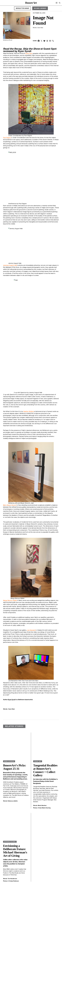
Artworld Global (10, 841)
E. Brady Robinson (13, 881)
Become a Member (40, 8)
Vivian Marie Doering (44, 808)
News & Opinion (9, 761)
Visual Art (37, 761)
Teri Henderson (12, 878)
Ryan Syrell (11, 699)
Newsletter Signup (22, 8)
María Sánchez (42, 805)
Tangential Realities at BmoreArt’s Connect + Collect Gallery (45, 770)
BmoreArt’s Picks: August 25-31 (14, 767)
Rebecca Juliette (13, 801)
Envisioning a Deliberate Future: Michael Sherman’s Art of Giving (15, 850)
